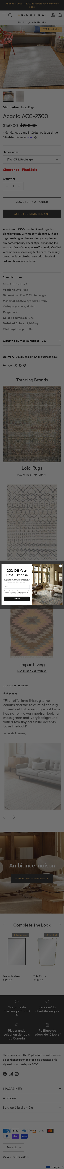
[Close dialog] (60, 565)
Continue (17, 599)
